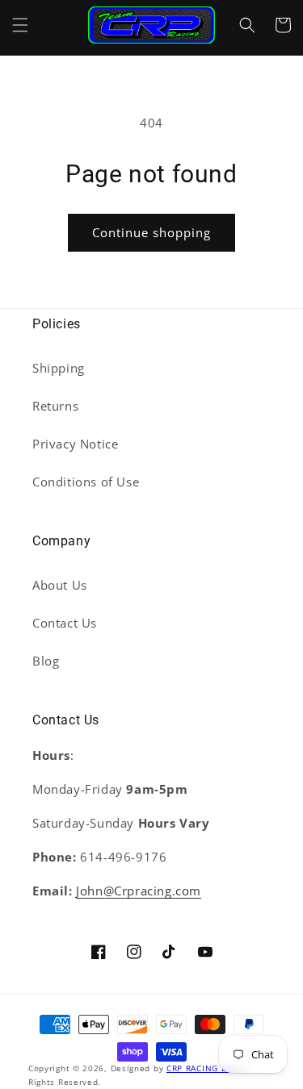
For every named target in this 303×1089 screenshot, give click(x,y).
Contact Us (64, 623)
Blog (45, 661)
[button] (20, 25)
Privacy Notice (75, 444)
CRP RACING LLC (201, 1068)
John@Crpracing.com (138, 890)
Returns (55, 406)
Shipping (58, 368)
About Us (59, 585)
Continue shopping (151, 232)
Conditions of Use (85, 482)
